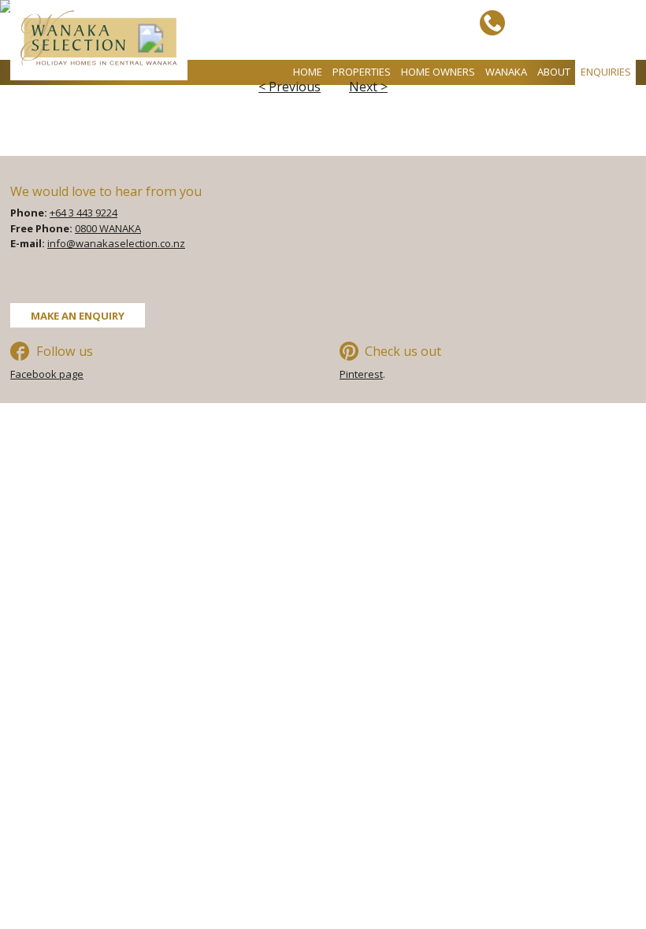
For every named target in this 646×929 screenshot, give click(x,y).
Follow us (64, 351)
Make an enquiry (77, 315)
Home (307, 72)
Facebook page (47, 374)
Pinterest (361, 374)
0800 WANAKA (108, 228)
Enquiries (606, 72)
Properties (361, 72)
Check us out (403, 351)
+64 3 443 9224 (83, 212)
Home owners (438, 72)
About (553, 72)
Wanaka (506, 72)
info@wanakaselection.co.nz (116, 243)
